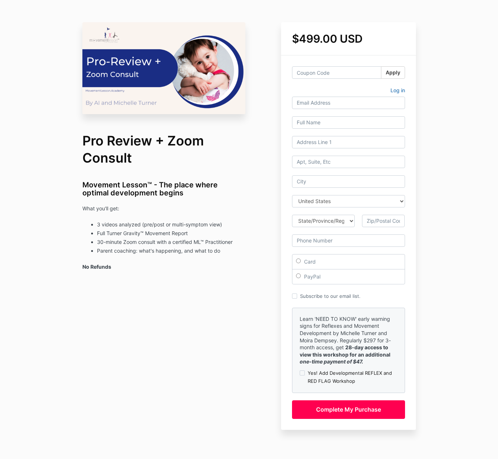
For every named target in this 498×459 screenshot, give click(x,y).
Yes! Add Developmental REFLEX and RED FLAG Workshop (350, 377)
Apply (393, 72)
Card (309, 261)
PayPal (311, 276)
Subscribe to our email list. (330, 296)
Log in (397, 90)
